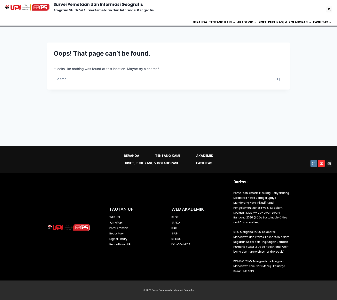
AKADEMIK (204, 155)
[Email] (329, 163)
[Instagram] (313, 163)
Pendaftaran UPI (120, 244)
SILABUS (176, 239)
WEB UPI (114, 217)
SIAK (174, 228)
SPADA (175, 223)
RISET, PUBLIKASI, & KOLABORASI (151, 163)
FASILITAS (204, 163)
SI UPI (174, 233)
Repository (116, 233)
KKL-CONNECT (181, 244)
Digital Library (118, 239)
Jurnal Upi (115, 223)
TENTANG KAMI (167, 155)
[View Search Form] (329, 9)
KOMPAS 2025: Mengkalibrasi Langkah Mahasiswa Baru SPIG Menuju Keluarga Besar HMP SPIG (259, 266)
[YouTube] (321, 163)
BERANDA (200, 22)
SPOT (175, 217)
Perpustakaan (118, 228)
